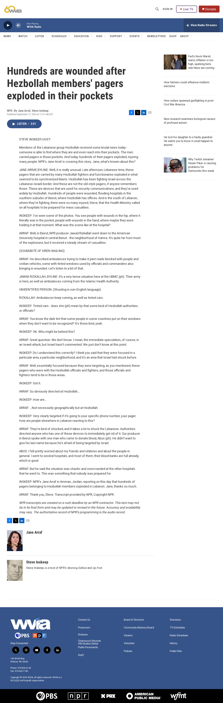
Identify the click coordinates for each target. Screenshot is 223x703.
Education (81, 36)
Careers (128, 635)
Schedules (59, 36)
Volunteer (129, 643)
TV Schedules (177, 627)
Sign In (168, 9)
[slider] (23, 25)
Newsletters (156, 36)
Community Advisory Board (139, 627)
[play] (8, 25)
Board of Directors (134, 620)
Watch (23, 36)
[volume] (18, 25)
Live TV (188, 9)
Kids (99, 36)
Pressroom (84, 627)
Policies (128, 651)
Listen (39, 36)
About (184, 36)
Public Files (176, 651)
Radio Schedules (179, 635)
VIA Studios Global (88, 643)
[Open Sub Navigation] (13, 36)
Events (135, 36)
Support (116, 36)
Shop (173, 36)
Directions (175, 620)
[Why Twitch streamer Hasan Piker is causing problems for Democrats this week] (175, 164)
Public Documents (88, 647)
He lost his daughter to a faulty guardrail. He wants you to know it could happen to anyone (188, 141)
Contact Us (84, 620)
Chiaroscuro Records (89, 641)
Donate (210, 9)
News (7, 36)
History (174, 643)
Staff (81, 655)
